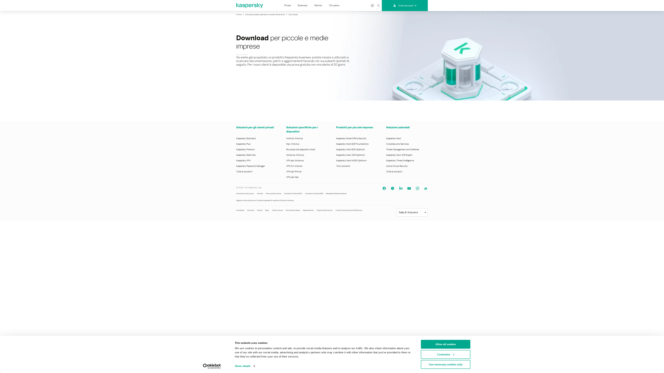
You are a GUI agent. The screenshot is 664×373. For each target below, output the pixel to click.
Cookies (260, 193)
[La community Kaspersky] (426, 188)
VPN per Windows (295, 160)
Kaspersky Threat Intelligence (400, 160)
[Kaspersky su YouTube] (409, 188)
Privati (287, 5)
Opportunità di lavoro (325, 210)
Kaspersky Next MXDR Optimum (351, 160)
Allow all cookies (445, 344)
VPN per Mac (292, 177)
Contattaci (240, 210)
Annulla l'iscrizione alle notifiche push (348, 210)
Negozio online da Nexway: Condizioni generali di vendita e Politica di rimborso (265, 200)
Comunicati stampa (292, 210)
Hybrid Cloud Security (397, 166)
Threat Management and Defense (402, 149)
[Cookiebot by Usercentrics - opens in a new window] (212, 366)
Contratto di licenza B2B (314, 193)
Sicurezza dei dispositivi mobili (300, 149)
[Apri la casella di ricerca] (378, 5)
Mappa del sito (308, 210)
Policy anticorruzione (273, 193)
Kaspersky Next (393, 138)
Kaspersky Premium (245, 149)
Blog (267, 210)
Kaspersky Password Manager (250, 166)
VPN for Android (294, 166)
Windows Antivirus (295, 155)
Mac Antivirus (292, 144)
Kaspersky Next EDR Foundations (352, 144)
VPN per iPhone (293, 171)
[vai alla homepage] (250, 5)
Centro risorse (277, 210)
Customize (443, 354)
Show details (243, 366)
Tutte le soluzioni (244, 171)
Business (302, 5)
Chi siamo (334, 5)
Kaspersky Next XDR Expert (399, 155)
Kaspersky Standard (246, 138)
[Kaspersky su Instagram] (417, 188)
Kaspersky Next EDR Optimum (350, 149)
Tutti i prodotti (343, 166)
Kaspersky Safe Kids (246, 155)
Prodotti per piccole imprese (354, 127)
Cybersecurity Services (397, 144)
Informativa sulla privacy (245, 193)
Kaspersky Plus (243, 144)
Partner (318, 5)
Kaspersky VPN (243, 160)
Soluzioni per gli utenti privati (255, 127)
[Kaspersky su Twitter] (392, 188)
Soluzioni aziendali (398, 127)
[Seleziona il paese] (372, 5)
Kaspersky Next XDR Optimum (350, 155)
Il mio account (406, 5)
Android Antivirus (294, 138)
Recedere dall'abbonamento (336, 193)
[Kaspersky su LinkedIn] (401, 188)
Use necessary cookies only (445, 364)
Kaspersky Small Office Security (351, 138)
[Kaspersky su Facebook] (384, 188)
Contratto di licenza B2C (293, 193)
